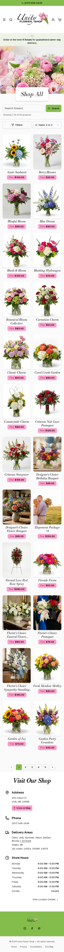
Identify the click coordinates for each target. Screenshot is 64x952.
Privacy (23, 946)
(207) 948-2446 (33, 2)
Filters (18, 124)
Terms (14, 946)
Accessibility (36, 946)
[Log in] (53, 20)
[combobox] (47, 125)
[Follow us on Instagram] (24, 928)
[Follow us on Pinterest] (39, 928)
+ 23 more (25, 840)
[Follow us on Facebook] (32, 928)
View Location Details (43, 899)
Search (55, 108)
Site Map (49, 946)
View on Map (23, 808)
